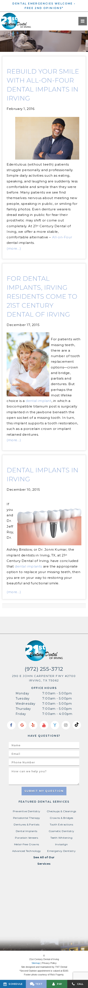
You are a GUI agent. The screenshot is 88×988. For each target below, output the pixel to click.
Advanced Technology (26, 851)
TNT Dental (61, 967)
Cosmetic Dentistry (61, 831)
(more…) (14, 248)
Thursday (23, 709)
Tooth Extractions (61, 824)
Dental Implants (26, 831)
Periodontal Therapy (26, 817)
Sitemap (36, 963)
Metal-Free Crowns (26, 844)
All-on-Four (62, 237)
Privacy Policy (49, 963)
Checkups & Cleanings (61, 811)
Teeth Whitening (61, 837)
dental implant (38, 401)
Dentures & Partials (26, 824)
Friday (21, 714)
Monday (22, 693)
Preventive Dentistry (26, 811)
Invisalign (61, 844)
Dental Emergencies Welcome (42, 3)
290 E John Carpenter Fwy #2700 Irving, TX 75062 (44, 678)
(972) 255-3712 (44, 669)
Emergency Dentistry (61, 851)
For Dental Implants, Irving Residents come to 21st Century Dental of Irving (42, 296)
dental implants (28, 566)
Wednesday (25, 704)
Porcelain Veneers (26, 837)
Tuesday (23, 698)
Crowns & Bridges (61, 817)
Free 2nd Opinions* (44, 8)
